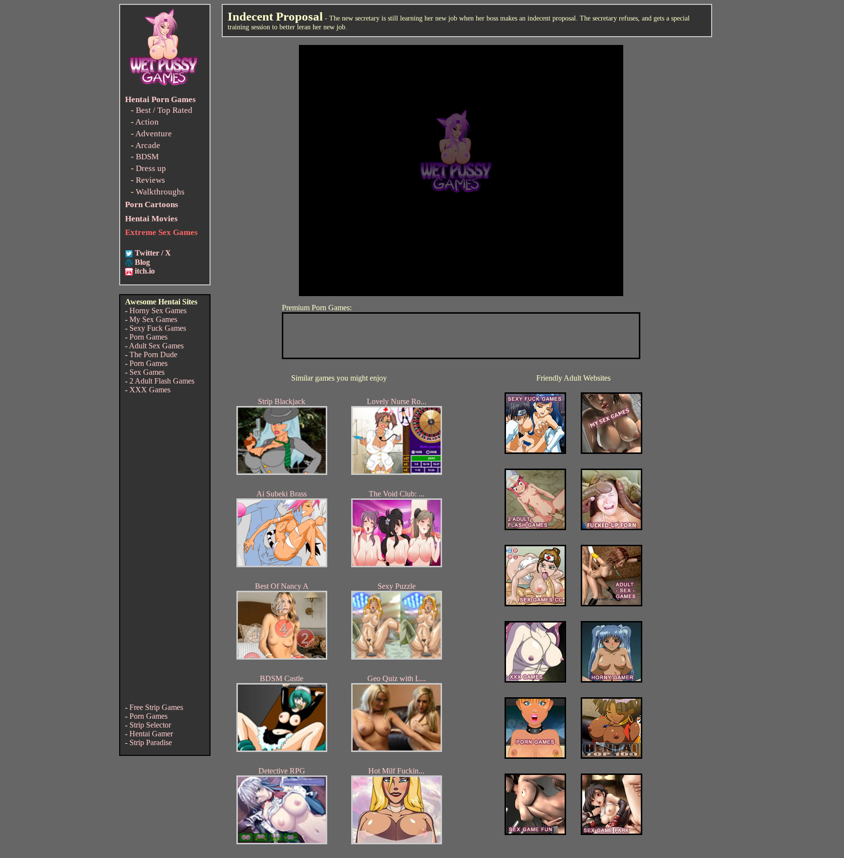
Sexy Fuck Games (157, 328)
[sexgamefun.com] (535, 832)
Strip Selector (150, 725)
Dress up (151, 168)
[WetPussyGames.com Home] (164, 87)
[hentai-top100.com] (611, 527)
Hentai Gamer (151, 733)
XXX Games (149, 390)
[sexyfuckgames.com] (535, 451)
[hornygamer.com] (611, 680)
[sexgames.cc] (535, 604)
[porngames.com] (535, 756)
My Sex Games (153, 319)
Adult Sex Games (156, 346)
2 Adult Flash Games (161, 381)
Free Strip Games (156, 707)
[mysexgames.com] (611, 451)
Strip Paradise (150, 742)
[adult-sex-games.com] (611, 604)
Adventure (153, 133)
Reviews (150, 180)
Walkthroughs (160, 191)
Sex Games (147, 372)
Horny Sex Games (158, 310)
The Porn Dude (153, 354)
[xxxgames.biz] (535, 680)
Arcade (147, 145)
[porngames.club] (611, 832)
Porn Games (148, 337)
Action (147, 122)
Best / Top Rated (164, 110)
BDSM (147, 156)
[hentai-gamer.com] (611, 756)
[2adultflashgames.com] (535, 527)
